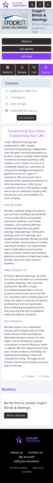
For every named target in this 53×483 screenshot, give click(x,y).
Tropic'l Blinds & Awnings (39, 15)
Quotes (45, 72)
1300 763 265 (18, 104)
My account (26, 457)
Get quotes (26, 49)
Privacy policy (18, 467)
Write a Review (16, 415)
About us (16, 452)
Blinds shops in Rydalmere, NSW (41, 28)
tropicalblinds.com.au (23, 110)
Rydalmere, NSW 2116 (23, 91)
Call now (26, 56)
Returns (38, 467)
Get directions (26, 117)
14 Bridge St (17, 97)
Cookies (26, 471)
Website (26, 41)
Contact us (35, 452)
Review (22, 72)
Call (34, 72)
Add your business (26, 461)
